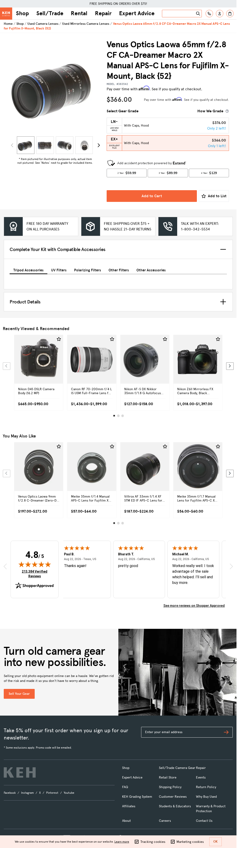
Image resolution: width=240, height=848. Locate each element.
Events (201, 777)
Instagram (27, 792)
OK (215, 842)
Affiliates (128, 806)
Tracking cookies (152, 842)
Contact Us (204, 821)
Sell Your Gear (19, 694)
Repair (103, 13)
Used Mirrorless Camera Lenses (85, 24)
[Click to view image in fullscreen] (55, 87)
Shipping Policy (170, 787)
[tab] (28, 269)
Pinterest (52, 792)
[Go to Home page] (6, 13)
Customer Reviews (173, 797)
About (126, 821)
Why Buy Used (206, 797)
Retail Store (167, 777)
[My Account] (219, 13)
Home (8, 24)
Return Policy (206, 787)
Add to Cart (152, 196)
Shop (22, 13)
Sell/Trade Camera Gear (177, 768)
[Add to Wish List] (58, 339)
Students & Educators (175, 806)
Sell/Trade (49, 13)
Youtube (69, 792)
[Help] (209, 13)
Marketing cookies (190, 842)
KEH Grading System (137, 797)
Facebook (10, 792)
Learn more (121, 841)
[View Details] (38, 364)
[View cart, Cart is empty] (230, 13)
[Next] (98, 145)
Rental (79, 13)
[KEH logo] (20, 772)
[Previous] (6, 366)
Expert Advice (136, 13)
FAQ (125, 787)
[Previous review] (5, 566)
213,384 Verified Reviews (36, 573)
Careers (165, 821)
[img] (34, 564)
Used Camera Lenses (42, 24)
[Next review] (231, 566)
